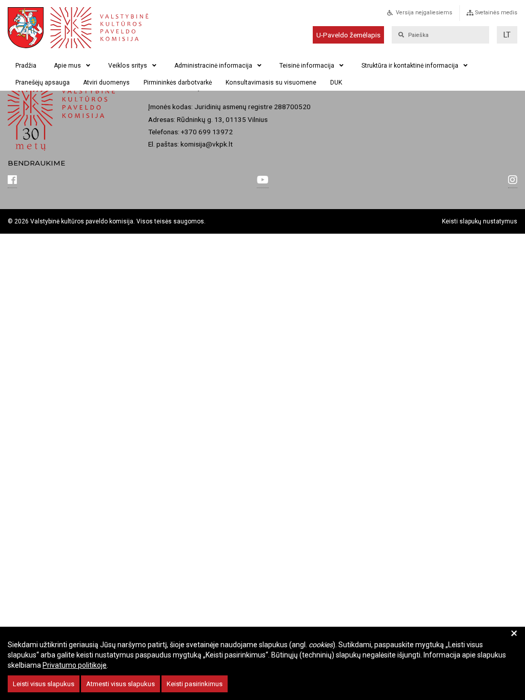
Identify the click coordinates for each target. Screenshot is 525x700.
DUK (336, 82)
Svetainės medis (496, 12)
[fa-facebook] (12, 181)
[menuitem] (430, 15)
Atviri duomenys (106, 82)
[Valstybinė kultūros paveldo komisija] (84, 27)
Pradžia (25, 65)
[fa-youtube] (263, 181)
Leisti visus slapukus (43, 684)
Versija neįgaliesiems (424, 12)
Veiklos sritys (127, 65)
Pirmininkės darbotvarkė (178, 82)
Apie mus (67, 65)
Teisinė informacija (306, 65)
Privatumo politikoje (75, 665)
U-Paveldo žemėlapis (348, 35)
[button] (507, 35)
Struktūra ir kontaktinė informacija (409, 65)
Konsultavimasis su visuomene (271, 82)
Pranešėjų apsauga (42, 82)
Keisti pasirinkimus (195, 684)
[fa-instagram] (512, 181)
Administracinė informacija (213, 65)
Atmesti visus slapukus (120, 684)
